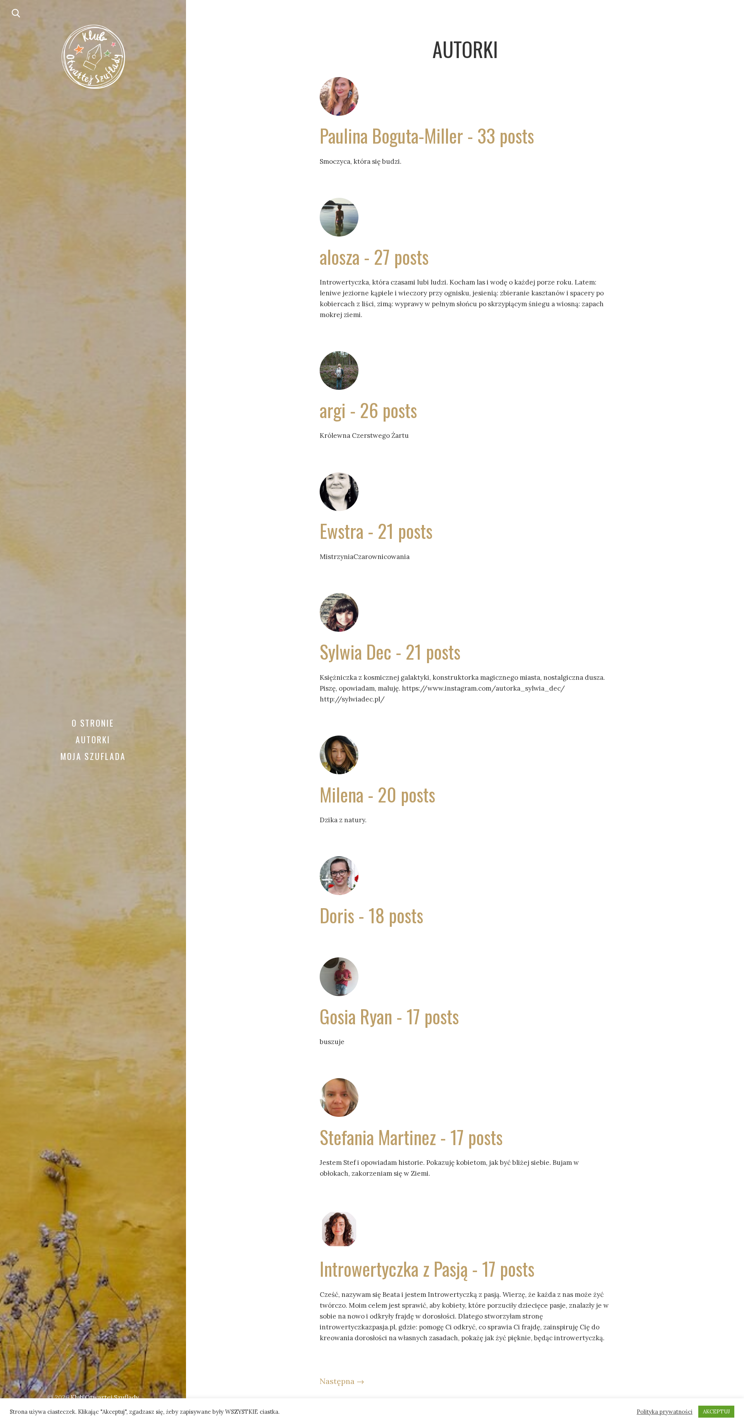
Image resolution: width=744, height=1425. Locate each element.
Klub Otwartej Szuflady (105, 1397)
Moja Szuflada (93, 756)
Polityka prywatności (664, 1411)
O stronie (93, 723)
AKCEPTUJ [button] (716, 1411)
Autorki (93, 739)
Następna (342, 1381)
